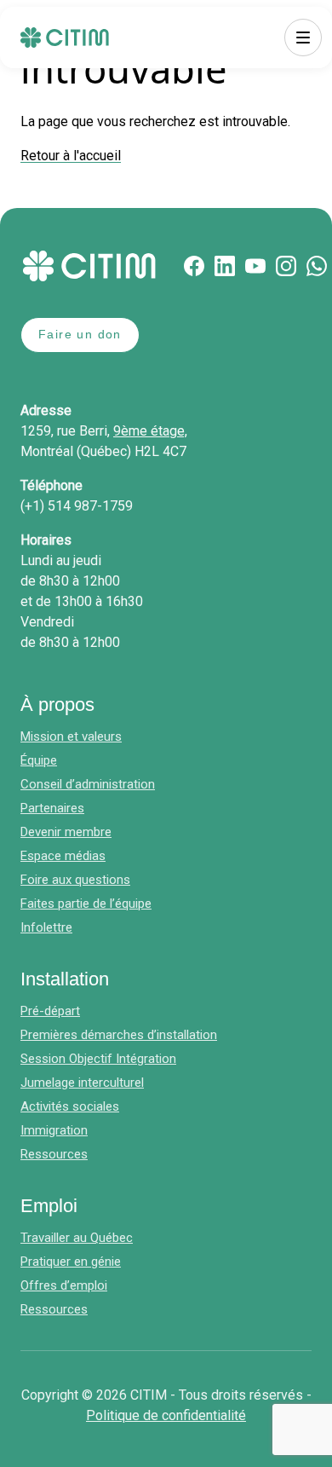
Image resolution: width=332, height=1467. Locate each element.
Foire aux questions (75, 879)
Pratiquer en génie (70, 1261)
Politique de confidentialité (166, 1415)
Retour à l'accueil (70, 155)
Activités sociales (69, 1106)
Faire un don (80, 334)
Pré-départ (50, 1011)
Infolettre (46, 927)
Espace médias (63, 855)
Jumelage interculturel (82, 1082)
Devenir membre (66, 832)
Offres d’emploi (63, 1285)
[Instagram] (286, 266)
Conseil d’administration (87, 784)
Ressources (54, 1154)
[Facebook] (194, 266)
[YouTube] (255, 266)
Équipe (38, 760)
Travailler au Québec (76, 1237)
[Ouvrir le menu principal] (303, 37)
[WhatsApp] (316, 266)
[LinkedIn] (225, 266)
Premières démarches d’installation (118, 1034)
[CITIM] (64, 37)
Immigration (54, 1130)
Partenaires (52, 808)
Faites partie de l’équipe (86, 903)
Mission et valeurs (71, 736)
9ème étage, (150, 431)
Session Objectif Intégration (98, 1058)
